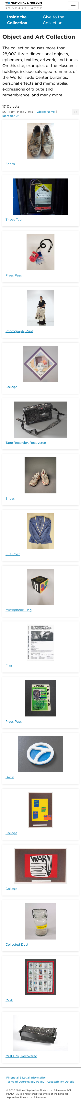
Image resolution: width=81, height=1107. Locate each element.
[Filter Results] (75, 112)
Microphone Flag (19, 610)
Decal (10, 777)
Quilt (9, 1000)
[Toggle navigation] (73, 5)
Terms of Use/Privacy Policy (25, 1081)
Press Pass (14, 275)
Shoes (10, 164)
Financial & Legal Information (26, 1077)
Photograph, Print (19, 331)
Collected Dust (17, 944)
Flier (9, 666)
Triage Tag (14, 219)
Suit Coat (13, 554)
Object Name (46, 111)
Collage (11, 387)
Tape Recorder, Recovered (26, 443)
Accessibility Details (60, 1081)
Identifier (8, 115)
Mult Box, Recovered (21, 1056)
